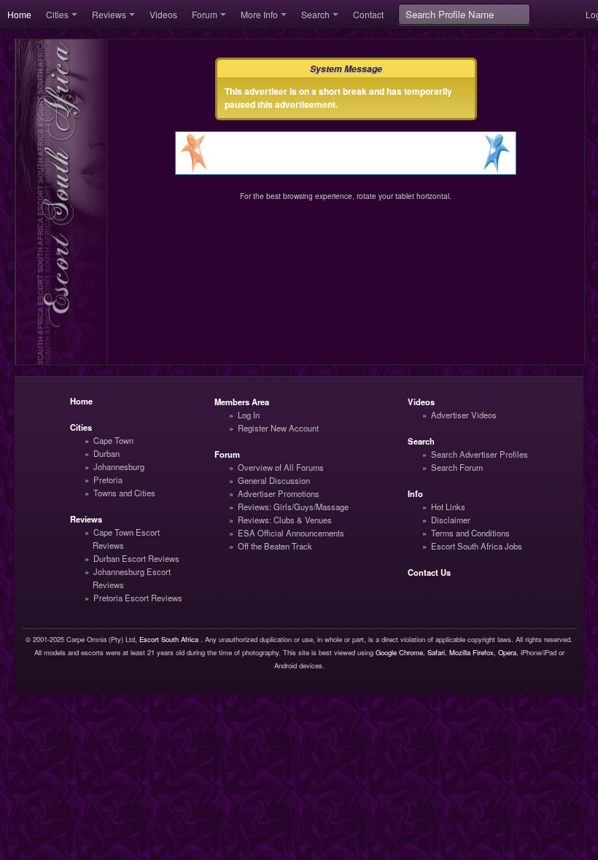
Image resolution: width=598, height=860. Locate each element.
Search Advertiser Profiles (479, 454)
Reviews (109, 14)
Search (315, 14)
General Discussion (274, 480)
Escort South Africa (168, 639)
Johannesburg (118, 466)
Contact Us (429, 572)
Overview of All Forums (281, 467)
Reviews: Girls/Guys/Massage (293, 506)
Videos (163, 14)
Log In (249, 415)
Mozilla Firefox (471, 652)
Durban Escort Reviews (136, 558)
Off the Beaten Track (275, 546)
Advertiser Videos (464, 415)
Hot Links (448, 506)
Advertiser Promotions (278, 493)
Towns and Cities (124, 493)
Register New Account (278, 428)
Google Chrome (399, 652)
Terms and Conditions (470, 533)
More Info (259, 14)
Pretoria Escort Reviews (137, 597)
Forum (204, 14)
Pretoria (108, 479)
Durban (106, 453)
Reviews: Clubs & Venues (285, 519)
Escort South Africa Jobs (476, 546)
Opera (507, 652)
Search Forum (457, 467)
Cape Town (113, 440)
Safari (436, 652)
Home (19, 14)
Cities (57, 14)
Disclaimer (450, 519)
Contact (368, 14)
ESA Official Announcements (291, 533)
